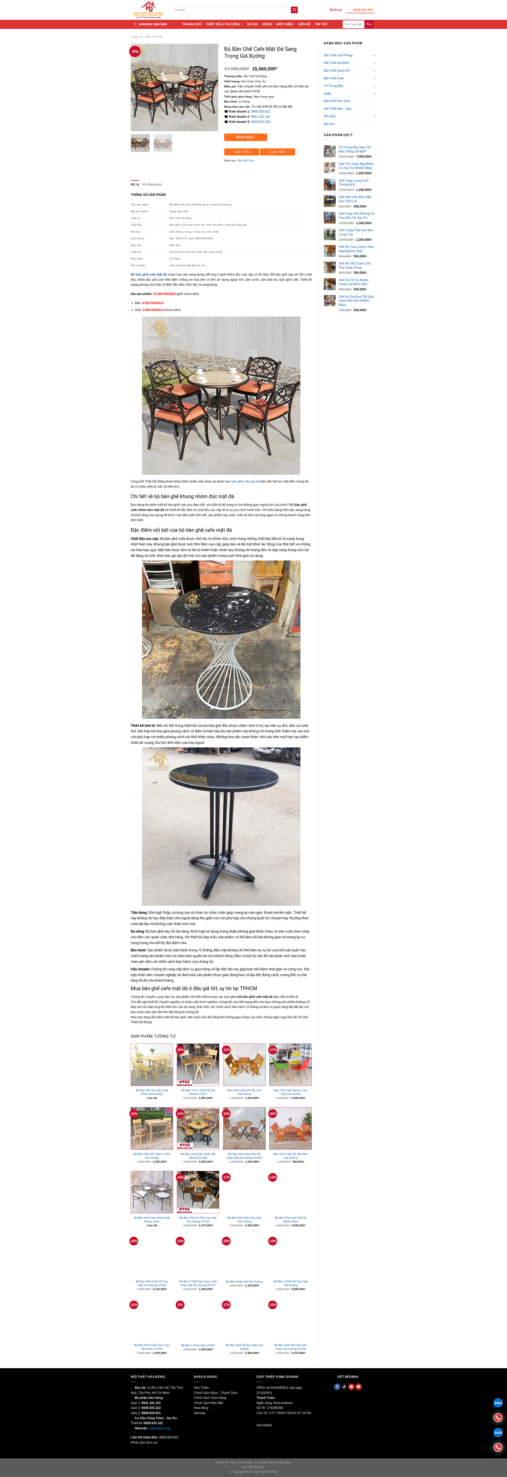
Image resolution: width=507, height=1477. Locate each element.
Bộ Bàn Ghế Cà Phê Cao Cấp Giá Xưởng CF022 (198, 1219)
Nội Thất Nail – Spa (338, 108)
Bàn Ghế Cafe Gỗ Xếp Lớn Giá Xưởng (244, 1092)
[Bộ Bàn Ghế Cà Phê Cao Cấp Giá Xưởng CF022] (198, 1192)
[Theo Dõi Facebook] (337, 1386)
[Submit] (294, 10)
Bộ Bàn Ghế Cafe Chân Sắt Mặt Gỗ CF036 (198, 1155)
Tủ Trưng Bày (333, 85)
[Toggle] (374, 55)
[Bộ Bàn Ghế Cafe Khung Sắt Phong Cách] (152, 1192)
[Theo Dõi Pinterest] (351, 1386)
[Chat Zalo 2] (498, 1432)
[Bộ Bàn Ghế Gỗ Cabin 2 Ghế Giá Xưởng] (152, 1128)
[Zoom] (136, 126)
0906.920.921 (169, 1437)
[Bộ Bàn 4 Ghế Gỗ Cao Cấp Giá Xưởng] (290, 1256)
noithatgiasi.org (159, 1428)
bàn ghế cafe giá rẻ (245, 481)
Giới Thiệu (201, 1387)
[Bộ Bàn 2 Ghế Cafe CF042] (198, 1320)
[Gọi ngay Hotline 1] (498, 1417)
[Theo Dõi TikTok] (344, 1386)
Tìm (369, 24)
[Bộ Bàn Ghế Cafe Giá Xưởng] (244, 1256)
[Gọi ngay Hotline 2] (498, 1447)
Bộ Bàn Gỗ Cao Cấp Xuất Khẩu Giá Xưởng (152, 1092)
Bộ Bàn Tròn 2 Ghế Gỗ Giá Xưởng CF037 (198, 1092)
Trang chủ (136, 36)
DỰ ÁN (252, 24)
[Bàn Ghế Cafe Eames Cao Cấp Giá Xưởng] (290, 1065)
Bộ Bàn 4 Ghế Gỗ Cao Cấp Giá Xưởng (291, 1283)
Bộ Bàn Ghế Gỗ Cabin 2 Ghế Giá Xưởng (152, 1155)
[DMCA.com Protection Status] (283, 1425)
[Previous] (137, 87)
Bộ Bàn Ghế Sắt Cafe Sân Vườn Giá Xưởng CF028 (290, 1346)
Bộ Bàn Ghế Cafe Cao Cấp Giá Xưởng (244, 1219)
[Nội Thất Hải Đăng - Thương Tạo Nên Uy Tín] (148, 10)
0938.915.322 (363, 10)
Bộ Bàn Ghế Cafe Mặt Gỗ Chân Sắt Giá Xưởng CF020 (244, 1155)
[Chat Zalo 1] (498, 1402)
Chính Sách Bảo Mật (208, 1403)
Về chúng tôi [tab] (152, 184)
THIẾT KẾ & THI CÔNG (223, 24)
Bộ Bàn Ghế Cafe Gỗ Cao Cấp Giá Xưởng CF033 (152, 1283)
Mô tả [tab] (135, 184)
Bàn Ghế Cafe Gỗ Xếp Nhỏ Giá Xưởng (291, 1155)
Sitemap (199, 1413)
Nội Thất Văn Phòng (338, 55)
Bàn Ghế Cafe (154, 36)
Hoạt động (201, 1408)
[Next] (211, 87)
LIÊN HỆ (304, 24)
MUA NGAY (245, 137)
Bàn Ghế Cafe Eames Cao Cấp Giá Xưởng (290, 1092)
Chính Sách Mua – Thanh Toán (215, 1393)
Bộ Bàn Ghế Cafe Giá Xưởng (244, 1281)
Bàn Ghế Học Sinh (337, 101)
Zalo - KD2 (277, 152)
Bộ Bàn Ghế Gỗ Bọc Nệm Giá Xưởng (244, 1346)
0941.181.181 (260, 116)
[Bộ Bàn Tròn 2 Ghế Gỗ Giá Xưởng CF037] (198, 1065)
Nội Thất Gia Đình (336, 62)
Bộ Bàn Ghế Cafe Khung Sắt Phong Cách (152, 1219)
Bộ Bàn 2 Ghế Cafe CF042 (198, 1345)
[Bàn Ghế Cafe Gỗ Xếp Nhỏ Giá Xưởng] (290, 1128)
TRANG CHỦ (192, 24)
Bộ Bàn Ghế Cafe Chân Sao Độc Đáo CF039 (152, 1346)
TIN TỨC (321, 24)
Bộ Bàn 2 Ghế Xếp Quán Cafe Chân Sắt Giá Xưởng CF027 (198, 1283)
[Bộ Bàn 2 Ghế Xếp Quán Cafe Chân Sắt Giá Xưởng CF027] (198, 1256)
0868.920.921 (260, 111)
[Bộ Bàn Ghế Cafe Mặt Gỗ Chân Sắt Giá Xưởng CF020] (244, 1128)
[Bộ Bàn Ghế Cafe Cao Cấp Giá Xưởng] (244, 1192)
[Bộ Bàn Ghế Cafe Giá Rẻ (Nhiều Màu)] (290, 1192)
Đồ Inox (329, 124)
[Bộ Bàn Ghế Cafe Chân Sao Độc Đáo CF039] (152, 1320)
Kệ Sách (330, 116)
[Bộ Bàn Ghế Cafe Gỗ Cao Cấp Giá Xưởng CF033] (152, 1256)
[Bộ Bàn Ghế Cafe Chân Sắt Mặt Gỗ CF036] (198, 1128)
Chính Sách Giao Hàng (210, 1397)
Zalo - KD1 (241, 152)
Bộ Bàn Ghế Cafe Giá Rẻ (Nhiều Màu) (290, 1219)
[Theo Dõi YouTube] (358, 1386)
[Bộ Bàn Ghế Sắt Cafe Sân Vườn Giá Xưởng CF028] (290, 1320)
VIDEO (267, 24)
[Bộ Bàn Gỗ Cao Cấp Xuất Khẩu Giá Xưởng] (152, 1065)
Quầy (327, 93)
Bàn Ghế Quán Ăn (337, 70)
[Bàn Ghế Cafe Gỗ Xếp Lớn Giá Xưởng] (244, 1065)
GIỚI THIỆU (285, 24)
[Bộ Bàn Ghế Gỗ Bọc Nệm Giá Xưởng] (244, 1320)
